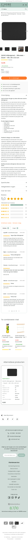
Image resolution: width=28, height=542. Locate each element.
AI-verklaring (7, 537)
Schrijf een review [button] (6, 223)
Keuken (4, 12)
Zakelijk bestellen (14, 484)
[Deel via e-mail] (12, 419)
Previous (0, 31)
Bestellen (14, 476)
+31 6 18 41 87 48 (15, 439)
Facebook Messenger (15, 436)
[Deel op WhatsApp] (17, 419)
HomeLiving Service (14, 466)
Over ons (14, 489)
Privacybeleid (10, 539)
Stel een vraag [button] (17, 223)
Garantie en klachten (14, 474)
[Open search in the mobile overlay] (26, 9)
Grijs (7, 72)
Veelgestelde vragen (14, 471)
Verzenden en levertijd (14, 487)
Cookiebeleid (18, 539)
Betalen (14, 482)
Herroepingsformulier (14, 479)
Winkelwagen (26, 5)
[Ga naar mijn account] (23, 5)
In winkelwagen (15, 78)
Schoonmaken (20, 12)
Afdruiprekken (4, 14)
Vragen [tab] (14, 228)
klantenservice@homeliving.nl (15, 430)
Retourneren (14, 468)
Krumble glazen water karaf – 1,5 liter (7, 337)
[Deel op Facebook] (8, 419)
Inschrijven (21, 455)
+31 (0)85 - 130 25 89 (15, 433)
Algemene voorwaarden (17, 537)
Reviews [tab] (4, 228)
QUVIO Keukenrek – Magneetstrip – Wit (20, 337)
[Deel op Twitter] (3, 419)
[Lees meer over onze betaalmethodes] (6, 523)
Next (27, 31)
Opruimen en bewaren (12, 12)
